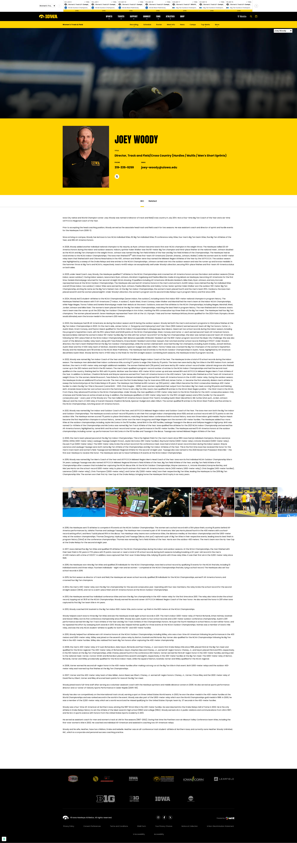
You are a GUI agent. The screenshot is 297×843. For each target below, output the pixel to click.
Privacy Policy (68, 826)
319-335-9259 (124, 167)
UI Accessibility (139, 834)
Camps (193, 25)
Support (134, 16)
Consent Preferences (92, 826)
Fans (158, 16)
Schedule (147, 24)
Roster (159, 24)
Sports (109, 16)
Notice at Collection (190, 826)
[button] (256, 6)
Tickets (121, 16)
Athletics (170, 16)
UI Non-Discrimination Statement (220, 826)
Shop (182, 16)
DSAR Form (141, 826)
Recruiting (134, 24)
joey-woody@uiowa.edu (159, 167)
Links (77, 11)
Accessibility (159, 834)
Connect (147, 16)
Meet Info (171, 24)
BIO (142, 201)
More (217, 24)
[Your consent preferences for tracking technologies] (4, 839)
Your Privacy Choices (163, 826)
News (182, 24)
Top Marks (205, 24)
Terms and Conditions (119, 826)
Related (153, 201)
